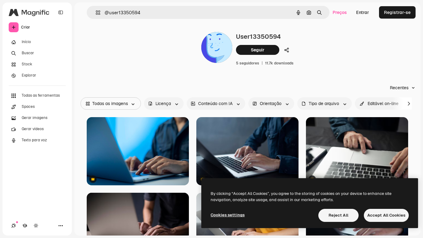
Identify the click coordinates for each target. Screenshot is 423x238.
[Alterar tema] (36, 226)
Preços (340, 12)
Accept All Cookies (386, 215)
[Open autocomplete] (95, 12)
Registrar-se (397, 12)
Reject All (338, 215)
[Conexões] (14, 226)
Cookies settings (228, 215)
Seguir (257, 50)
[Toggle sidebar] (61, 12)
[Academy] (25, 226)
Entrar (362, 12)
